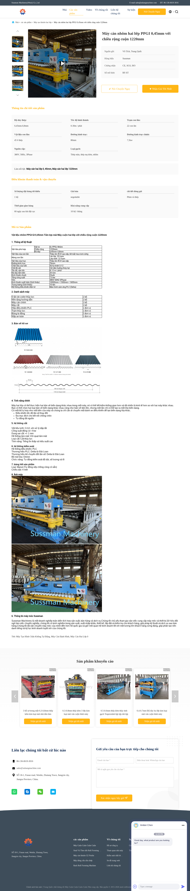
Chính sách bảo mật (34, 887)
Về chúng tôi (101, 9)
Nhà (64, 9)
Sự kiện (131, 9)
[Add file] (135, 886)
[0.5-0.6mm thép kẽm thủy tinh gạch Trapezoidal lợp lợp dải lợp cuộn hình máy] (114, 686)
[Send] (183, 886)
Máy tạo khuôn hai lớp (42, 22)
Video (89, 9)
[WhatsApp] (18, 794)
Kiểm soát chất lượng (115, 855)
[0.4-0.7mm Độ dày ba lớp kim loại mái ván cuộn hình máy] (152, 686)
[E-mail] (56, 794)
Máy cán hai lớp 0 (79, 636)
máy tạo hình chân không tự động (33, 636)
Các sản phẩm (73, 11)
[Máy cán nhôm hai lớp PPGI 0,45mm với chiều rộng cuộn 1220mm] (62, 63)
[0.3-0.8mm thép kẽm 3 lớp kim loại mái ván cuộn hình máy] (76, 686)
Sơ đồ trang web (113, 860)
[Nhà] (23, 12)
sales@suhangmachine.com (29, 768)
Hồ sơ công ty (112, 845)
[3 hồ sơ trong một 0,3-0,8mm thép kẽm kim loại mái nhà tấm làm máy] (38, 686)
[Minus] (183, 825)
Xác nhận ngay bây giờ (113, 798)
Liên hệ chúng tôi (115, 11)
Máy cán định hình (60, 636)
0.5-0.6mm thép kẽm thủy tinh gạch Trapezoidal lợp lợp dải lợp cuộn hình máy (114, 714)
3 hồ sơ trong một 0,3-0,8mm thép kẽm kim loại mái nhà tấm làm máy (38, 714)
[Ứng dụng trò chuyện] (30, 794)
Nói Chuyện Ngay (152, 11)
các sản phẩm (26, 22)
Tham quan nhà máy (115, 850)
